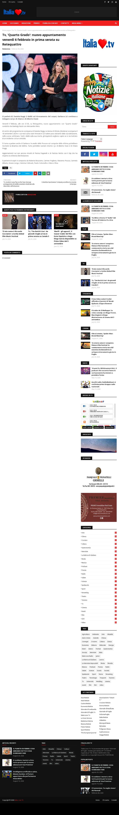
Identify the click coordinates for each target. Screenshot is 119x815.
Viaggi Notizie (104, 735)
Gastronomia (99, 548)
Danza (109, 642)
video (99, 622)
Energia (111, 645)
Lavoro (101, 660)
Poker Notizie (85, 727)
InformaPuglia (104, 714)
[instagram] (112, 2)
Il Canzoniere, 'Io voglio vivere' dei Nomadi (104, 191)
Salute (99, 578)
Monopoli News (104, 723)
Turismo (99, 600)
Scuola (99, 671)
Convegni (85, 642)
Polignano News (105, 729)
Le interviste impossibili (90, 663)
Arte (99, 533)
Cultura (99, 544)
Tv (12, 30)
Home (4, 2)
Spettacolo (99, 585)
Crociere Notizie (105, 703)
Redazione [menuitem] (26, 23)
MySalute (102, 726)
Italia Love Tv (85, 715)
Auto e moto (86, 638)
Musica (99, 563)
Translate (98, 141)
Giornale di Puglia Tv (88, 712)
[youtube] (116, 2)
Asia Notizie (85, 698)
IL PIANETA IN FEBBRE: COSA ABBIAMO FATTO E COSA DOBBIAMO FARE (102, 169)
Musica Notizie (86, 724)
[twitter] (108, 2)
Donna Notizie (104, 706)
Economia (85, 645)
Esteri (84, 649)
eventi (99, 611)
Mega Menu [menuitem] (76, 23)
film (99, 615)
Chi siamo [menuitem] (14, 23)
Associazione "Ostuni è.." (106, 699)
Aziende (96, 638)
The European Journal (88, 733)
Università (90, 681)
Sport (99, 589)
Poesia (99, 570)
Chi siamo (12, 2)
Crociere (99, 540)
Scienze (99, 581)
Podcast (99, 566)
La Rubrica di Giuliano (99, 555)
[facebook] (105, 2)
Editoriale (102, 645)
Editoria (94, 645)
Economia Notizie (87, 706)
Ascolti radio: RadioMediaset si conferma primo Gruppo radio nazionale (104, 384)
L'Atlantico (102, 720)
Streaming (99, 593)
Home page (6, 30)
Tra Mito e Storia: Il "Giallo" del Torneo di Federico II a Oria (104, 219)
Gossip (84, 652)
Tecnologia (93, 678)
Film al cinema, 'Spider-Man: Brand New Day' (102, 235)
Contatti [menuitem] (65, 23)
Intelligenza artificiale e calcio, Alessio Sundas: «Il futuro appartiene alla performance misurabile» (25, 775)
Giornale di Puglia (105, 711)
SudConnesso (104, 732)
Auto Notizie (85, 700)
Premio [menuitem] (37, 23)
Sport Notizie (85, 730)
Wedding (99, 681)
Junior (98, 656)
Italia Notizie (103, 717)
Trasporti (103, 678)
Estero (91, 649)
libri (99, 619)
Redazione (6, 49)
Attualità (110, 634)
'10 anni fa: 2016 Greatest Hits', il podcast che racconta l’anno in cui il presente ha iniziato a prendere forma (104, 371)
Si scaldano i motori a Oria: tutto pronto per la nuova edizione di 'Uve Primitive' (102, 180)
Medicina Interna (87, 721)
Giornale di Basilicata (106, 708)
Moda (99, 559)
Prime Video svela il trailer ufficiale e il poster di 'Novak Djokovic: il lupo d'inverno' (103, 301)
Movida (110, 663)
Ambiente (95, 634)
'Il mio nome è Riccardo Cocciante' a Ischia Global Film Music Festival (13, 233)
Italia (100, 652)
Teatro (99, 596)
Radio (99, 574)
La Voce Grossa (86, 718)
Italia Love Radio (87, 656)
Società (106, 671)
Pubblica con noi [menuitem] (50, 23)
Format (98, 649)
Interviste (99, 551)
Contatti (20, 2)
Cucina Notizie (86, 703)
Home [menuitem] (4, 23)
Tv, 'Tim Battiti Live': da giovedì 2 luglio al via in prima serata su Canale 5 (38, 233)
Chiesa (99, 536)
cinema (99, 608)
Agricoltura (85, 634)
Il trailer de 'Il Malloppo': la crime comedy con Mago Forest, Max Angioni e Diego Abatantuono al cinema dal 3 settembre (104, 315)
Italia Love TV (19, 800)
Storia (101, 674)
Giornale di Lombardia (88, 709)
